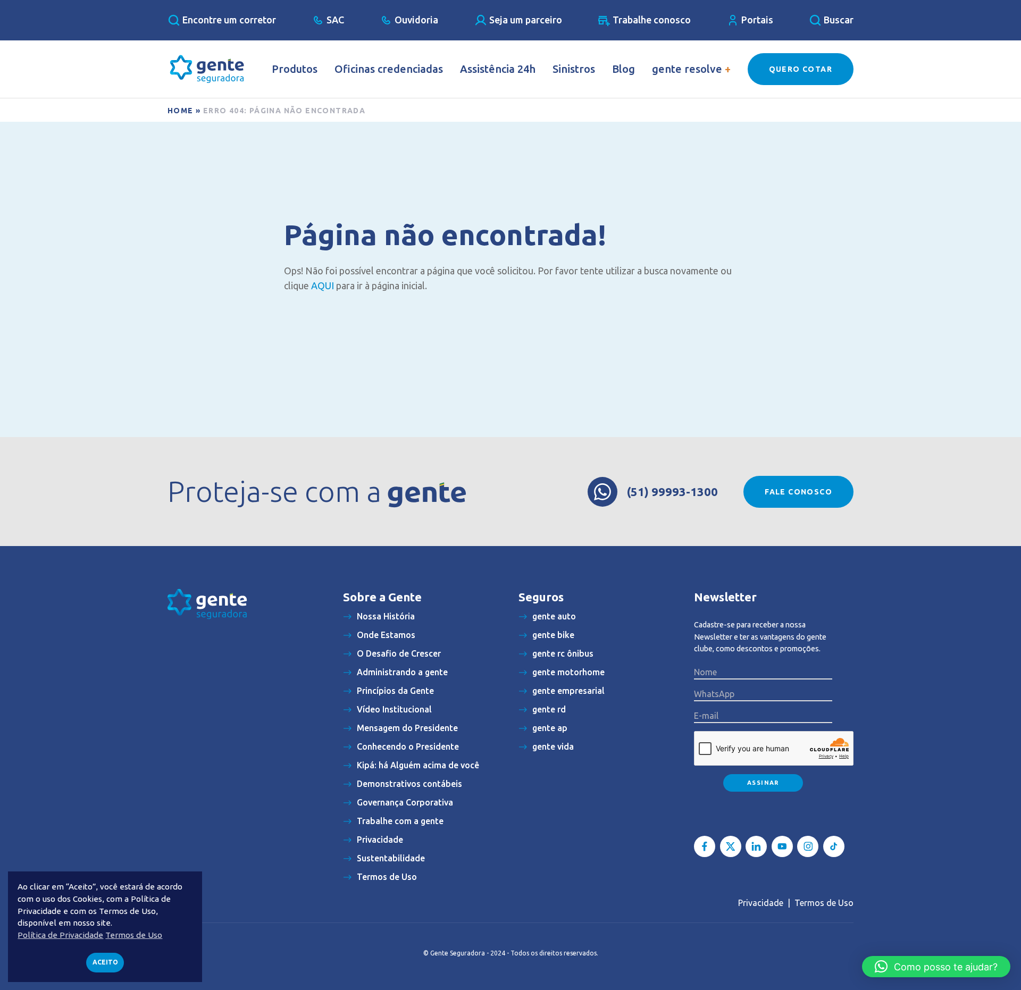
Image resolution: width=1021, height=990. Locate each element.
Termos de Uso (823, 903)
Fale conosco (798, 492)
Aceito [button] (105, 962)
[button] (936, 966)
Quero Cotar (800, 69)
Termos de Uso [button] (133, 934)
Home (181, 110)
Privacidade (760, 903)
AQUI (322, 285)
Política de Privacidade (60, 934)
